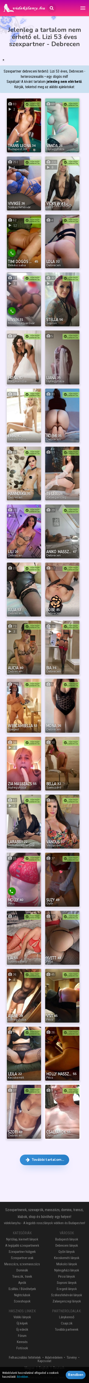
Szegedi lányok (67, 1289)
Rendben (75, 1374)
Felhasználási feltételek (25, 1357)
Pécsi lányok (66, 1276)
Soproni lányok (67, 1283)
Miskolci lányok (66, 1264)
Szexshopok (22, 1301)
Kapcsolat (44, 1361)
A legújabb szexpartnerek (22, 1245)
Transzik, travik (22, 1276)
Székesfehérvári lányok (66, 1295)
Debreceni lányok (66, 1245)
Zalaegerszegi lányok (66, 1301)
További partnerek (67, 1329)
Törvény (72, 1357)
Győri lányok (66, 1252)
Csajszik (67, 1323)
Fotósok (22, 1348)
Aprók (22, 1283)
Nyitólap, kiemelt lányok (22, 1239)
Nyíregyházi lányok (66, 1270)
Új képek (22, 1323)
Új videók (22, 1329)
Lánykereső (67, 1317)
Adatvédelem (54, 1357)
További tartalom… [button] (47, 1159)
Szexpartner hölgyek (22, 1252)
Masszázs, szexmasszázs (22, 1264)
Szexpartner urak (22, 1258)
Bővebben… (23, 1376)
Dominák (22, 1270)
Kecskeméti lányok (67, 1258)
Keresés (22, 1342)
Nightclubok (22, 1295)
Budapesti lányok (66, 1239)
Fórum (22, 1336)
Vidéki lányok (22, 1317)
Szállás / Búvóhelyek (22, 1289)
